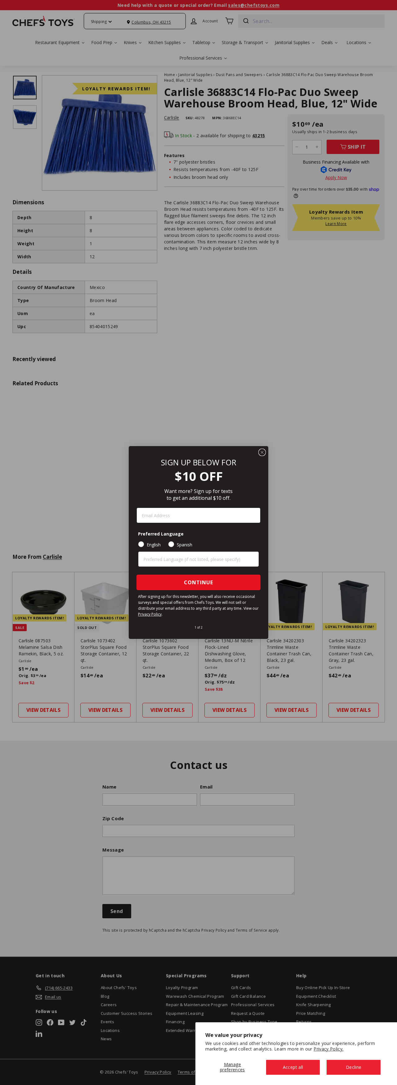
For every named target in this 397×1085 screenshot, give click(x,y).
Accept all (293, 1067)
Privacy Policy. (328, 1049)
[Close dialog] (262, 452)
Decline (353, 1067)
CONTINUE (198, 582)
